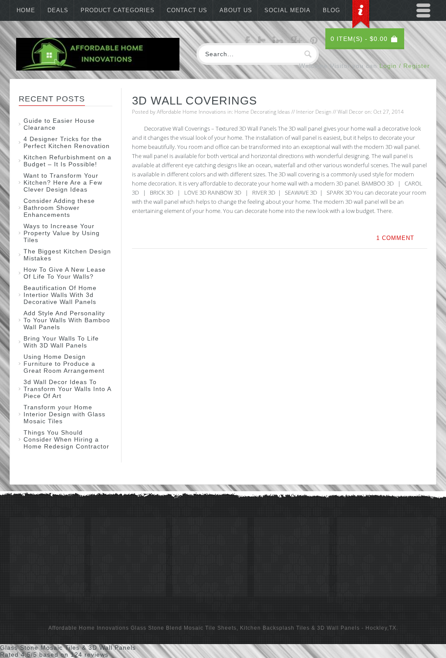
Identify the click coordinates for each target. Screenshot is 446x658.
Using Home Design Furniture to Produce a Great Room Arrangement (64, 363)
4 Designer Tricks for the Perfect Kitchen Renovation (67, 142)
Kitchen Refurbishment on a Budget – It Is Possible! (68, 161)
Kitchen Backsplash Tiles (275, 628)
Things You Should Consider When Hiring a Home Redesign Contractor (66, 439)
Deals (57, 10)
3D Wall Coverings (194, 100)
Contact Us (187, 10)
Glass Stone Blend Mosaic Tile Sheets (184, 628)
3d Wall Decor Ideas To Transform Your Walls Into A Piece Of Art (67, 388)
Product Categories (118, 10)
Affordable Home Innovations (191, 111)
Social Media (287, 10)
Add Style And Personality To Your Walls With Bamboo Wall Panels (67, 320)
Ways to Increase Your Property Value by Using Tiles (62, 233)
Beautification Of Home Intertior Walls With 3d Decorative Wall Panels (60, 294)
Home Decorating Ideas (262, 111)
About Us (236, 10)
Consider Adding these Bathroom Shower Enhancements (59, 207)
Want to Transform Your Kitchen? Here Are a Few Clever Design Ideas (63, 182)
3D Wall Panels (338, 628)
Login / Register (404, 65)
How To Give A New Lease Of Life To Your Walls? (65, 273)
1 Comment (395, 238)
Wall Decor (350, 111)
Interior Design (313, 111)
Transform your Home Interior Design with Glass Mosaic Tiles (64, 414)
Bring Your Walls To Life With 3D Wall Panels (61, 342)
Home (26, 10)
